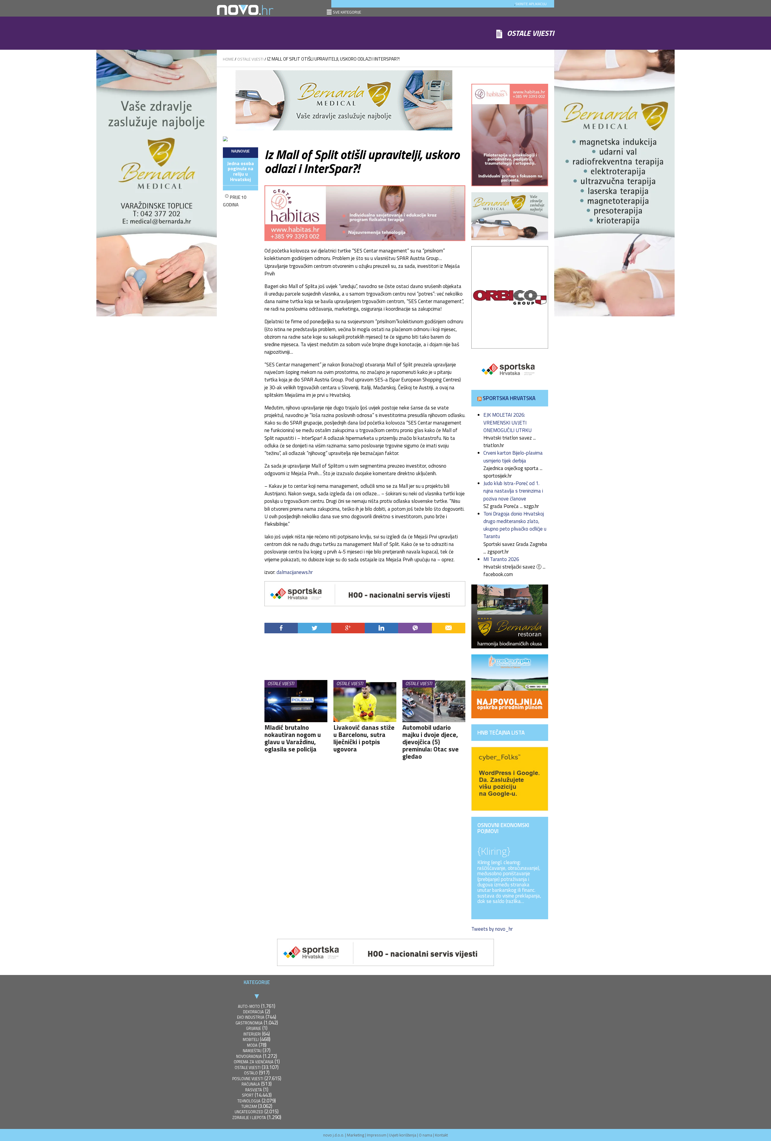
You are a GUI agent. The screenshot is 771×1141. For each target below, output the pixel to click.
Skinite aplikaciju (531, 4)
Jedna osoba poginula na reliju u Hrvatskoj (240, 171)
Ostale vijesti (250, 59)
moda (252, 1045)
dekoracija (253, 1012)
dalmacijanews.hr (294, 572)
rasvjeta (253, 1090)
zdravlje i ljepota (249, 1118)
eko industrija (250, 1017)
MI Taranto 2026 (501, 559)
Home (228, 59)
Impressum (376, 1135)
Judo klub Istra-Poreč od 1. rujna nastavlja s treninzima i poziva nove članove (513, 490)
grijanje (253, 1028)
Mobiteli (251, 1039)
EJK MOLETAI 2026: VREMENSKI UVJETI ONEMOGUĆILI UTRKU (507, 422)
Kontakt (441, 1135)
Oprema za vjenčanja (253, 1062)
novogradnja (249, 1056)
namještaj (252, 1051)
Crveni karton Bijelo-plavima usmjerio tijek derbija (513, 456)
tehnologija (249, 1101)
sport (248, 1095)
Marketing (355, 1135)
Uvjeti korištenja (402, 1135)
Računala (251, 1084)
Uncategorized (249, 1112)
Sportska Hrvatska (509, 398)
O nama (425, 1135)
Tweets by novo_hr (492, 929)
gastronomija (249, 1023)
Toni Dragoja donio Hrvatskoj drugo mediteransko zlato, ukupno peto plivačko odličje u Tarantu (514, 525)
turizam (249, 1106)
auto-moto (249, 1006)
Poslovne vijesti (247, 1079)
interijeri (252, 1034)
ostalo (251, 1073)
